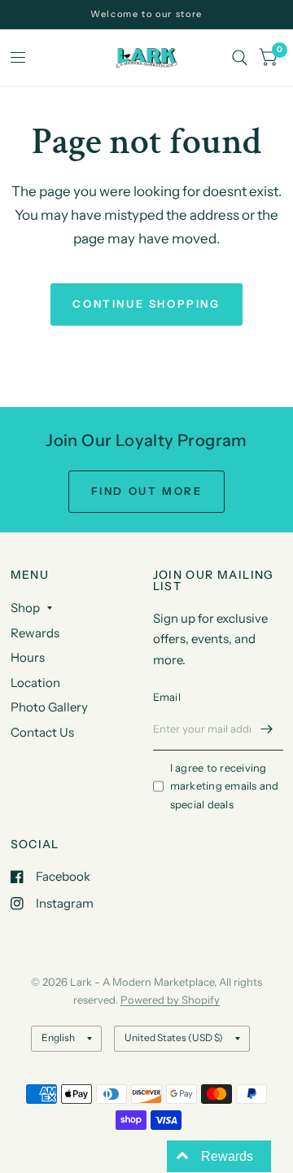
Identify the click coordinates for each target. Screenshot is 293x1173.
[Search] (239, 57)
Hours (28, 657)
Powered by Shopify (170, 999)
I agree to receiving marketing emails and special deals (224, 786)
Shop (25, 607)
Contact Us (42, 732)
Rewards (35, 633)
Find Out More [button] (147, 490)
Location (35, 682)
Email (167, 696)
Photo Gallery (49, 707)
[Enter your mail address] (267, 729)
